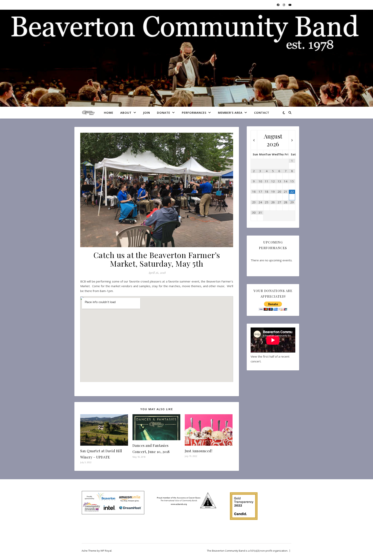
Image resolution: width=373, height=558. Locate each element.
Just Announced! (198, 451)
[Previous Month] (254, 140)
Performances (194, 112)
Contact (261, 112)
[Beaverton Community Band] (88, 112)
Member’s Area (230, 112)
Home (108, 112)
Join (146, 112)
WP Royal (106, 550)
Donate (163, 112)
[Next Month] (292, 140)
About (126, 112)
